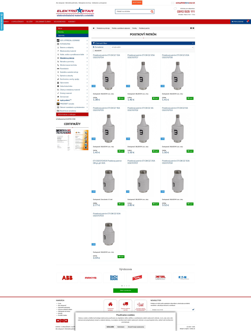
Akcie (60, 28)
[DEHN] (137, 278)
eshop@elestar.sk (185, 3)
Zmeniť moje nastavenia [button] (136, 327)
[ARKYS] (90, 278)
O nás (59, 303)
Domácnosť (64, 97)
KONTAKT (71, 22)
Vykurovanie (64, 83)
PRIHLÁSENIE (238, 22)
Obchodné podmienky (71, 3)
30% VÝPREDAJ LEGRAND (70, 40)
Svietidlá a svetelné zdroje (69, 72)
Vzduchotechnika (66, 86)
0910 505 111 (186, 11)
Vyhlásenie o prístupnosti (99, 3)
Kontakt (60, 313)
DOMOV (6, 22)
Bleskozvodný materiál (68, 51)
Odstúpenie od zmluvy (85, 3)
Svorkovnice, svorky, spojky (69, 79)
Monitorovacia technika (68, 65)
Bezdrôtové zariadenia (68, 111)
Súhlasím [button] (110, 327)
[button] (122, 286)
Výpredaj (61, 35)
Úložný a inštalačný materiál (70, 90)
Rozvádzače (64, 69)
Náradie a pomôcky (67, 61)
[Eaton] (184, 278)
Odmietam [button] (120, 327)
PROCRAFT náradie (67, 104)
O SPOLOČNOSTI (18, 22)
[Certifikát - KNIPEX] (63, 140)
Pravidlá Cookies (62, 315)
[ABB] (67, 278)
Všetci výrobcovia (125, 290)
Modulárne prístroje (67, 58)
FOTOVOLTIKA (65, 44)
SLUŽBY (30, 22)
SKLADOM (98, 51)
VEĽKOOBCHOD (59, 22)
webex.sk (192, 329)
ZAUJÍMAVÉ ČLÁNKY (43, 22)
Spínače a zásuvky (66, 76)
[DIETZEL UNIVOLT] (160, 278)
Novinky (61, 32)
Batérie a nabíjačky (67, 47)
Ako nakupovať (60, 3)
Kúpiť (122, 98)
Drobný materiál (66, 93)
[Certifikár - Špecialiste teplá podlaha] (81, 140)
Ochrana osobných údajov (65, 309)
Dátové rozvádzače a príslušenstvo (72, 107)
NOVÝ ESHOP (137, 2)
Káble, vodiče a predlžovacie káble (72, 54)
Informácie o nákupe (66, 114)
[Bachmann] (114, 278)
